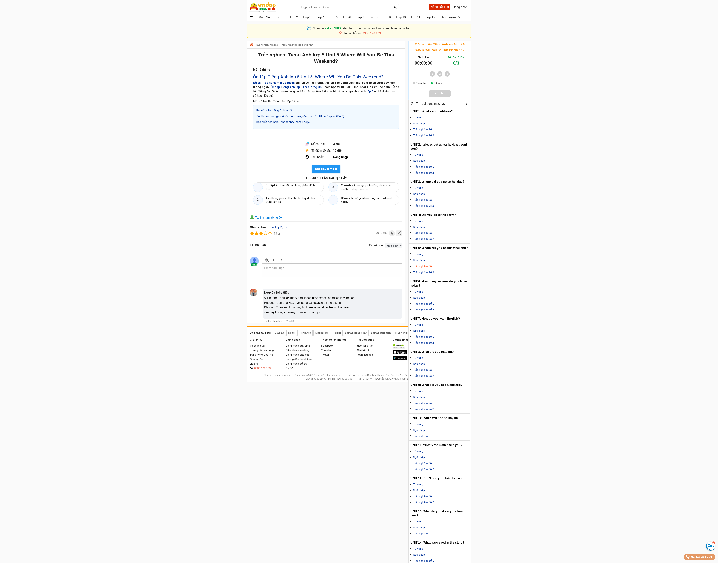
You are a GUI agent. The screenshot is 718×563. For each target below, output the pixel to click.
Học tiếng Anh (365, 345)
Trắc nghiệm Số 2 (423, 135)
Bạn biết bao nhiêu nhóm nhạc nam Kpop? (283, 122)
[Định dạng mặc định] (290, 260)
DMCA (289, 368)
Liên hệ (254, 363)
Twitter (325, 354)
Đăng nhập (340, 157)
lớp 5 (370, 91)
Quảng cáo (256, 359)
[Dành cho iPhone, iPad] (400, 353)
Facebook (327, 345)
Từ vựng (418, 117)
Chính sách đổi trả (296, 363)
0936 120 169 (262, 368)
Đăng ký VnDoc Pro (261, 354)
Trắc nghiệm (420, 436)
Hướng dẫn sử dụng (262, 350)
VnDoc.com (252, 45)
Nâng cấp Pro (440, 6)
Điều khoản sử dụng (297, 350)
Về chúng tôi (257, 345)
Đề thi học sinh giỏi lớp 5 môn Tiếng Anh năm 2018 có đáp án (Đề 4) (300, 116)
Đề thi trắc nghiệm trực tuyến (274, 83)
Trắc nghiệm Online (266, 44)
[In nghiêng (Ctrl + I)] (281, 260)
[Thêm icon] (266, 260)
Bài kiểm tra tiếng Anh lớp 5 (274, 110)
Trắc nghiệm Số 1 (423, 129)
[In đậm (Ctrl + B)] (272, 260)
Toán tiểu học (365, 354)
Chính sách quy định (298, 345)
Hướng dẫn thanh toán (299, 359)
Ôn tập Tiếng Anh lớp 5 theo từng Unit (297, 87)
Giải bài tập (363, 350)
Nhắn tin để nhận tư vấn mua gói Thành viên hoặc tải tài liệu (362, 28)
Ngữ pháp (419, 123)
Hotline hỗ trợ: (362, 33)
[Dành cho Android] (400, 359)
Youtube (326, 350)
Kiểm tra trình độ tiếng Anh (297, 44)
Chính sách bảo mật (297, 354)
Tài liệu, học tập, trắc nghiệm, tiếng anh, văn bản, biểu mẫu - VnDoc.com (271, 7)
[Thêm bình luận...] (332, 270)
